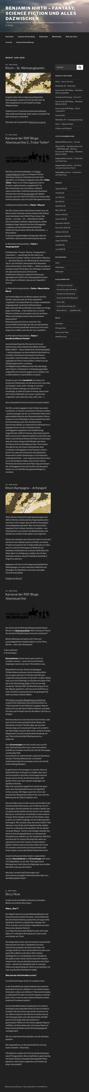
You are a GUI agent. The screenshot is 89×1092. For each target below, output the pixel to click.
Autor (57, 263)
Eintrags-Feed (60, 328)
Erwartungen (29, 194)
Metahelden (56, 37)
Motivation (62, 310)
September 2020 (61, 236)
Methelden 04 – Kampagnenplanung (69, 120)
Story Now (12, 894)
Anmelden (59, 324)
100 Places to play (65, 285)
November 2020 (61, 228)
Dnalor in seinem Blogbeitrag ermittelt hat (27, 700)
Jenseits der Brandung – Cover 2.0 (68, 97)
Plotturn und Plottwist (63, 128)
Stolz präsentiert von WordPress (35, 1087)
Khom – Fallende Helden (64, 124)
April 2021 (59, 206)
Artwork (9, 42)
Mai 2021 (58, 201)
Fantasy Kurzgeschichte (67, 289)
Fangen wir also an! (14, 578)
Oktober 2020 (60, 232)
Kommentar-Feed (61, 332)
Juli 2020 (58, 245)
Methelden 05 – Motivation (65, 86)
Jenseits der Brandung (26, 37)
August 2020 (60, 241)
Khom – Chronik (74, 142)
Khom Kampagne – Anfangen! (26, 488)
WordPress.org (61, 337)
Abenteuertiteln (22, 631)
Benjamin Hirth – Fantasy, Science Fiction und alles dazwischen (41, 13)
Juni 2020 (59, 249)
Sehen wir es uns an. (37, 122)
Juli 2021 (58, 193)
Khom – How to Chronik (64, 82)
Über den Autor (71, 37)
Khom (61, 302)
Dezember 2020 (61, 223)
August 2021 (60, 189)
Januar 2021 (60, 219)
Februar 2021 (60, 214)
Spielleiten (75, 310)
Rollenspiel (43, 37)
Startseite (9, 37)
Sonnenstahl (60, 115)
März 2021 (59, 210)
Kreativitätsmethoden (66, 306)
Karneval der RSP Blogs (67, 298)
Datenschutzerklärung (25, 42)
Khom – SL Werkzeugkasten (24, 68)
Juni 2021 (58, 197)
